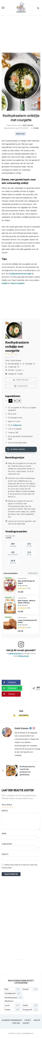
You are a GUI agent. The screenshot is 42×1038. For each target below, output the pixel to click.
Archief (37, 1020)
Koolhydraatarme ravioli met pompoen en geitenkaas (27, 770)
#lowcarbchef (24, 656)
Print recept (22, 380)
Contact (26, 1023)
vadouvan (17, 425)
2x (15, 401)
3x (19, 401)
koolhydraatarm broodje (20, 273)
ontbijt (5, 283)
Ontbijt (35, 128)
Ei (14, 715)
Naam (4, 834)
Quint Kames (27, 125)
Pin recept (22, 386)
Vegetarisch (23, 715)
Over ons (16, 1023)
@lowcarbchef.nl (15, 653)
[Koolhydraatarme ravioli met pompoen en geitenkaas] (11, 770)
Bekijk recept (20, 134)
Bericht (5, 811)
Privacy (28, 1020)
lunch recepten (17, 283)
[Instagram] (34, 728)
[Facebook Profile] (31, 728)
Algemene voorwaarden (12, 1020)
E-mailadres (7, 844)
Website (5, 854)
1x (10, 401)
